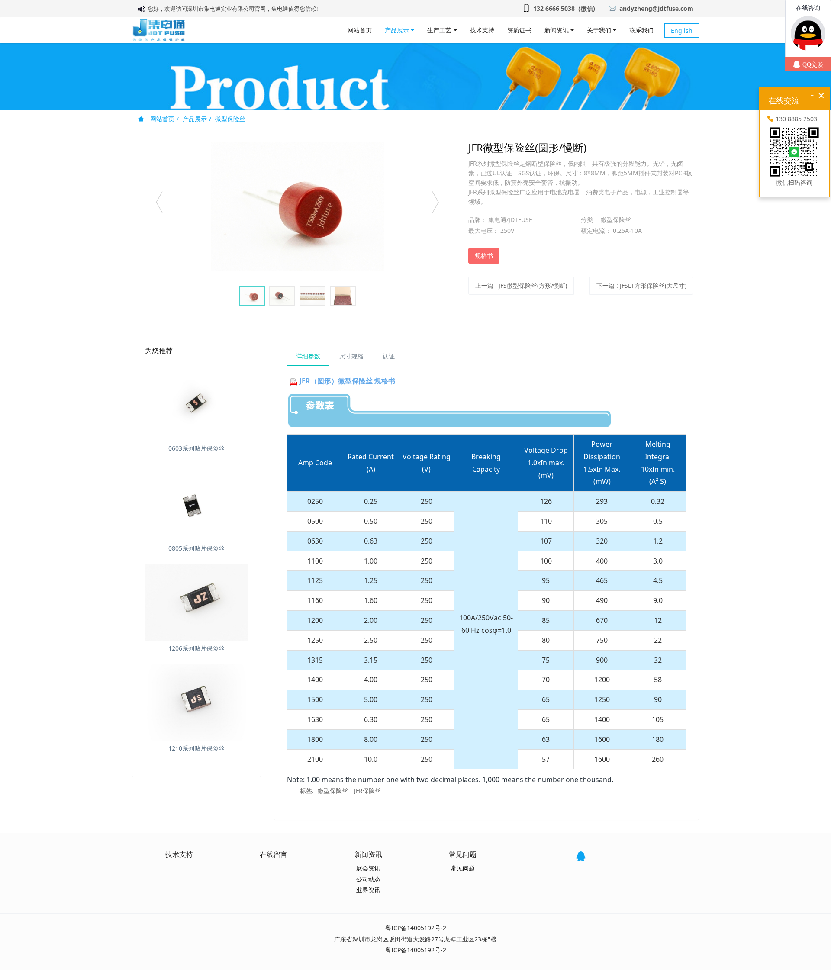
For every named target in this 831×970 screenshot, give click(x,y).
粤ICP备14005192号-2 (415, 928)
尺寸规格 (351, 356)
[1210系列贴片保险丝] (196, 702)
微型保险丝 (230, 119)
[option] (297, 206)
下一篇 (641, 285)
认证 (389, 356)
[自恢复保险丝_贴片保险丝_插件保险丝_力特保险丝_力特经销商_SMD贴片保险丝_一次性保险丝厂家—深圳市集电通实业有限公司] (158, 30)
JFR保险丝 (367, 790)
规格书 (484, 255)
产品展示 (195, 119)
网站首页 (360, 30)
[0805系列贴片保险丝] (196, 502)
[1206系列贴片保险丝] (196, 602)
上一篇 (521, 285)
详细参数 (308, 356)
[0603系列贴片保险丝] (196, 402)
